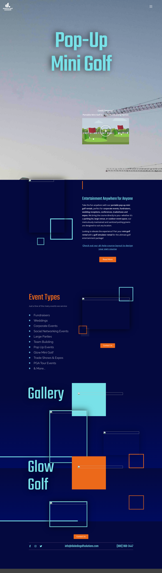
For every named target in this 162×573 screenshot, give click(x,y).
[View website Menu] (151, 7)
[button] (106, 131)
